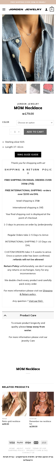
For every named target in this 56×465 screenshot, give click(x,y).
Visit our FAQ (36, 301)
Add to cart (35, 131)
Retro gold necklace (11, 421)
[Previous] (6, 48)
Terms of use (39, 448)
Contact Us (28, 452)
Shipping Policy (16, 450)
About (20, 448)
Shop (28, 448)
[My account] (46, 9)
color (5, 122)
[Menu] (4, 9)
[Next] (49, 48)
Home (12, 448)
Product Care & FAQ (37, 450)
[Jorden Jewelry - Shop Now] (25, 9)
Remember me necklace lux (40, 422)
